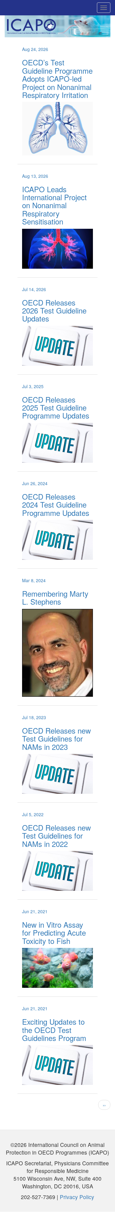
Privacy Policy (77, 1197)
